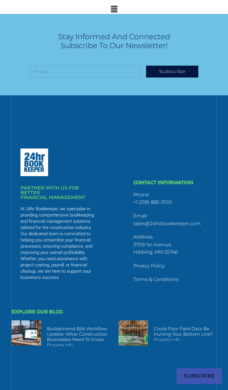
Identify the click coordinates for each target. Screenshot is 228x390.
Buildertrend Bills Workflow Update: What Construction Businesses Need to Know (77, 334)
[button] (114, 9)
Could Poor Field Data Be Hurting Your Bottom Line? (183, 331)
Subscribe (199, 376)
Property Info (60, 345)
